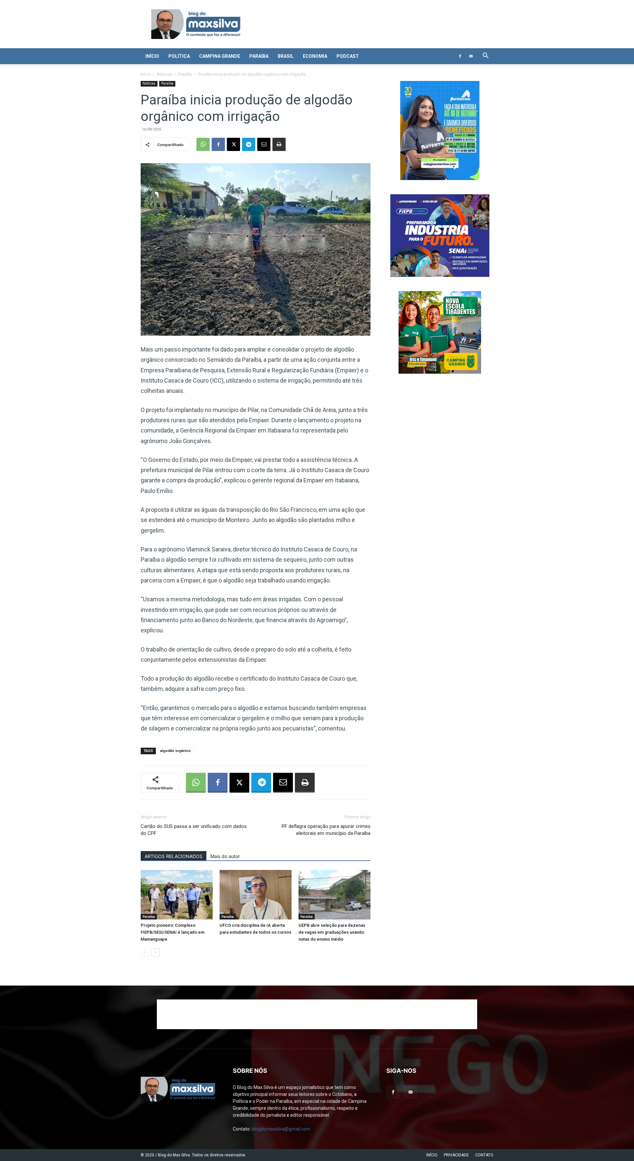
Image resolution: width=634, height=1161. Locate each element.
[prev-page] (145, 952)
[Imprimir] (279, 144)
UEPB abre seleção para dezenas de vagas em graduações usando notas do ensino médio (332, 932)
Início (152, 56)
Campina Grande (219, 56)
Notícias (164, 74)
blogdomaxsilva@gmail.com (281, 1129)
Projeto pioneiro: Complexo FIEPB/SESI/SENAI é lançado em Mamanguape (172, 932)
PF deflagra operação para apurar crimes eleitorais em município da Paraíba (326, 829)
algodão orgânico (175, 751)
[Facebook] (460, 56)
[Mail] (471, 56)
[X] (233, 144)
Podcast (347, 56)
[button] (485, 56)
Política (179, 56)
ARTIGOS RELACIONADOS (173, 856)
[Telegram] (248, 144)
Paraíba (258, 56)
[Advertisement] (317, 1014)
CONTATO (484, 1155)
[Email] (263, 144)
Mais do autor (225, 856)
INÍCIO (432, 1155)
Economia (315, 56)
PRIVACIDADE (456, 1155)
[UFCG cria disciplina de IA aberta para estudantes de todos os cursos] (256, 894)
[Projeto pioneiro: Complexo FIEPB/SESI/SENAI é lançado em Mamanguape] (177, 894)
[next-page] (155, 952)
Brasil (286, 56)
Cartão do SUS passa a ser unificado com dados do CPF (194, 829)
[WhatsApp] (203, 144)
